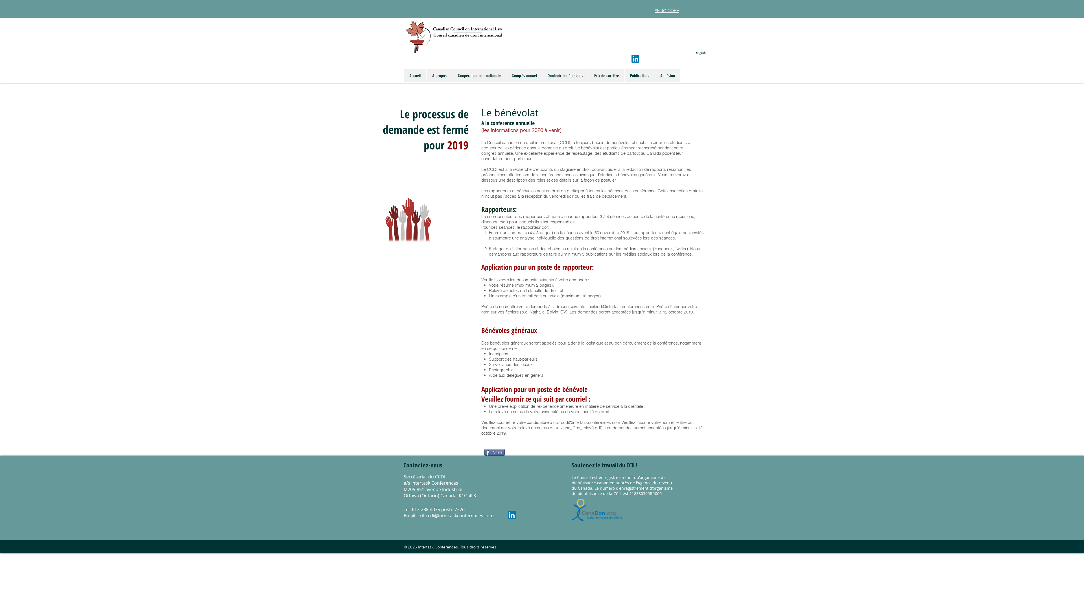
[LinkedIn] (635, 59)
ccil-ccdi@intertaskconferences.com (586, 422)
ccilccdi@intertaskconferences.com (621, 306)
